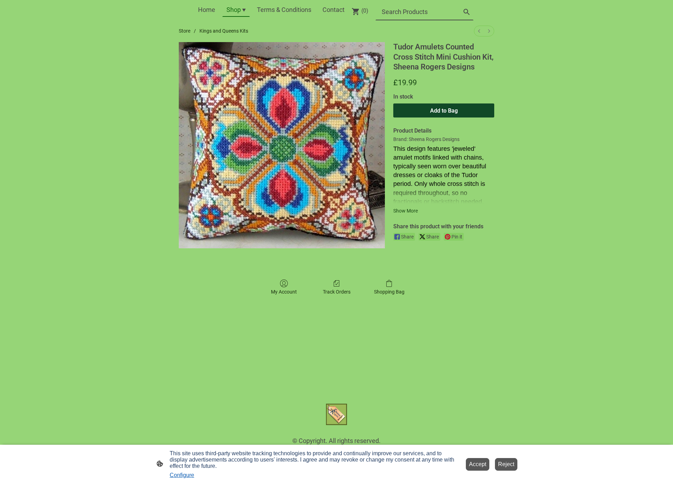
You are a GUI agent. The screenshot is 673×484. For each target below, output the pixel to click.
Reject (506, 464)
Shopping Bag (389, 292)
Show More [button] (405, 211)
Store (184, 31)
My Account (284, 292)
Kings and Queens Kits (223, 31)
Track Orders (337, 292)
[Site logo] (336, 414)
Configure (182, 475)
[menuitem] (479, 31)
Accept (477, 464)
